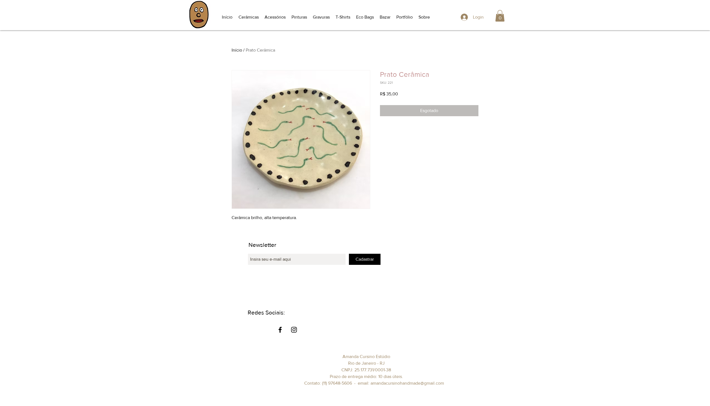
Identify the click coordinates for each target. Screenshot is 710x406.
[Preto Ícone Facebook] (280, 330)
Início (237, 50)
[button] (249, 17)
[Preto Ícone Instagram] (294, 330)
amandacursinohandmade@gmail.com (407, 383)
